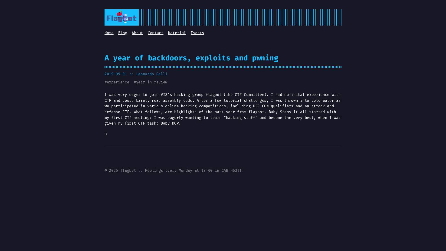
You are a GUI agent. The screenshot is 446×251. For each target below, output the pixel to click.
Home (109, 33)
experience (118, 82)
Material (177, 33)
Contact (156, 33)
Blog (122, 33)
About (137, 33)
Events (197, 33)
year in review (152, 82)
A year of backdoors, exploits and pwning (191, 57)
